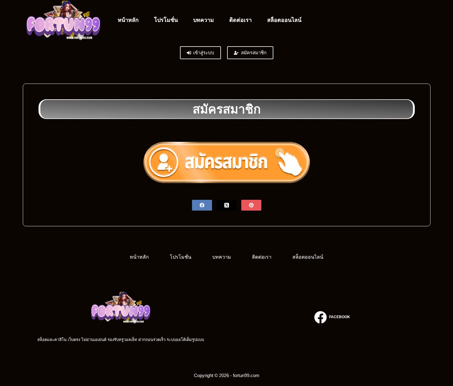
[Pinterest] (251, 205)
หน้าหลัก (128, 20)
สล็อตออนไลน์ (284, 20)
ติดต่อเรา (240, 20)
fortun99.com (120, 329)
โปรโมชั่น (166, 20)
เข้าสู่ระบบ (203, 52)
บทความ (203, 20)
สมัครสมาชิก (254, 52)
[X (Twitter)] (227, 205)
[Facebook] (202, 205)
